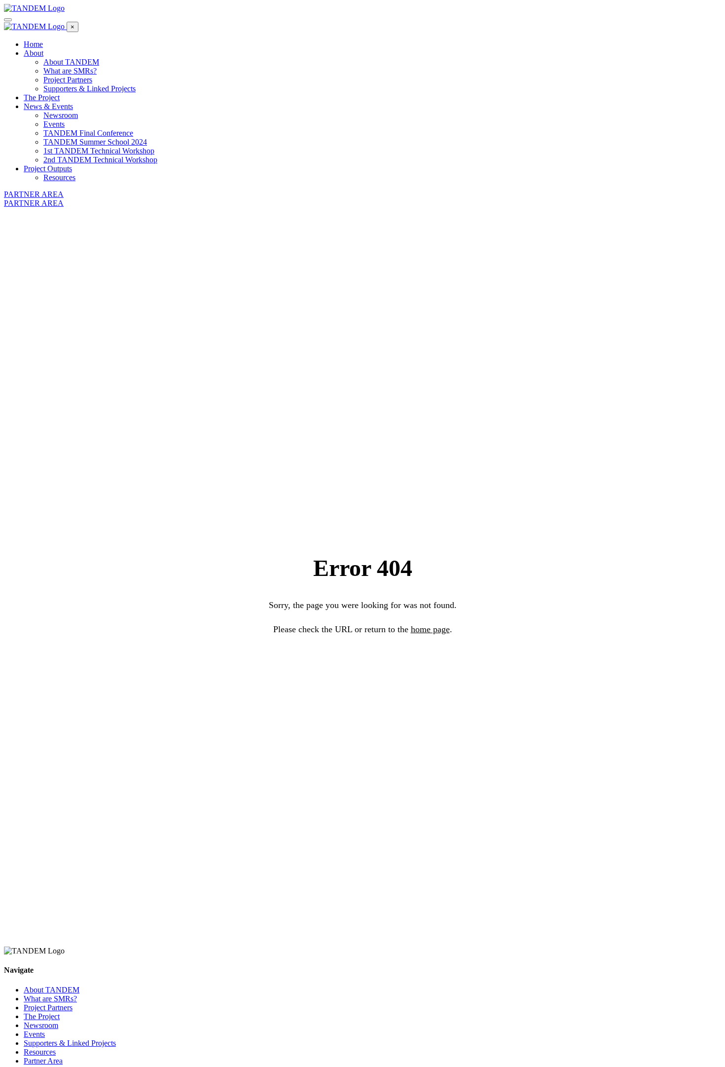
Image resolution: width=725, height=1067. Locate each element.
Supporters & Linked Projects (89, 88)
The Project (42, 97)
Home (33, 44)
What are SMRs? (70, 71)
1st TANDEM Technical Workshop (98, 151)
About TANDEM (71, 62)
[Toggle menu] (8, 19)
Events (54, 124)
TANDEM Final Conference (88, 133)
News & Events (48, 106)
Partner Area (43, 1061)
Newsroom (60, 115)
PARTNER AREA (34, 194)
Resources (59, 177)
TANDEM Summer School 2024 (95, 142)
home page (430, 629)
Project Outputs (48, 168)
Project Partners (67, 80)
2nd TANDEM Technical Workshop (100, 159)
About (33, 53)
